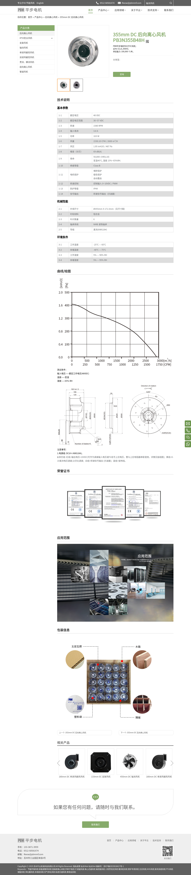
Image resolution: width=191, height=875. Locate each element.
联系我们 (95, 825)
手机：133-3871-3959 (28, 847)
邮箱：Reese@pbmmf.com (30, 854)
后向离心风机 (26, 33)
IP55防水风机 (26, 38)
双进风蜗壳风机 (27, 57)
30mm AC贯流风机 (101, 777)
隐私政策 (76, 866)
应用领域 (132, 840)
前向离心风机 (26, 67)
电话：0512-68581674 (28, 851)
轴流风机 (150, 3)
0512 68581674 (107, 3)
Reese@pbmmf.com (131, 3)
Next (172, 763)
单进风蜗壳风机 (27, 52)
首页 (109, 840)
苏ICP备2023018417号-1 (113, 866)
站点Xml (92, 866)
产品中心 (119, 840)
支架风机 (24, 43)
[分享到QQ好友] (122, 66)
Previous (58, 763)
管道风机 (24, 72)
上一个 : (72, 733)
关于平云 (144, 840)
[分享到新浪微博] (122, 63)
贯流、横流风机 (27, 62)
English (40, 3)
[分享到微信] (122, 59)
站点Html (84, 866)
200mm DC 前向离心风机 (130, 777)
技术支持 (157, 840)
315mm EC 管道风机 (159, 777)
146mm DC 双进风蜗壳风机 (72, 777)
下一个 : (134, 733)
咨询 (122, 74)
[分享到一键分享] (122, 61)
